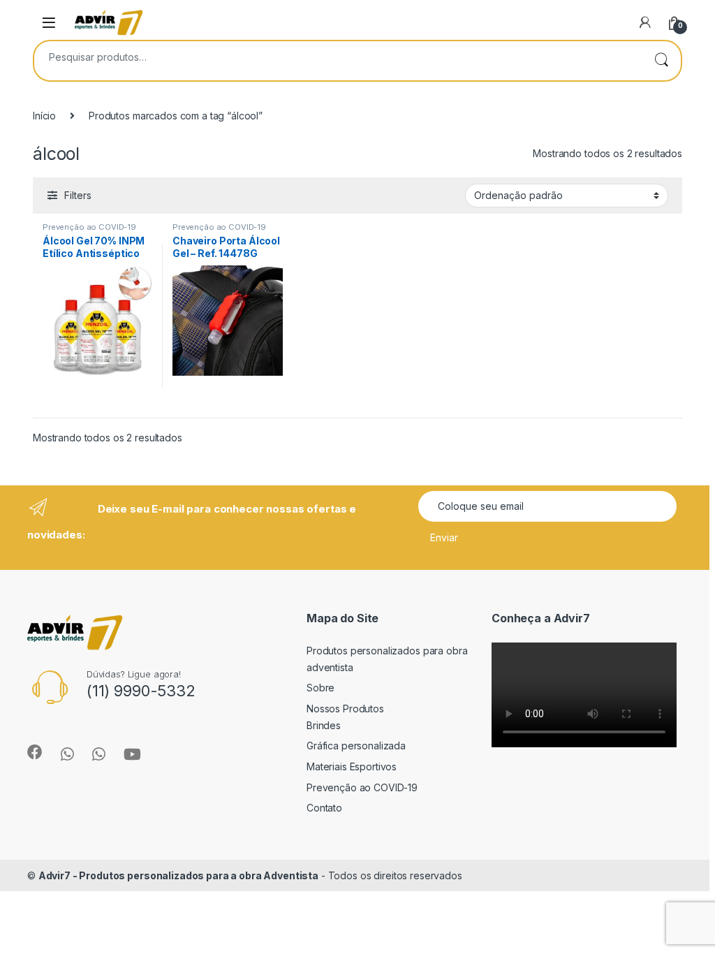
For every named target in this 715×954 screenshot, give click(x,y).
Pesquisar (661, 60)
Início (44, 116)
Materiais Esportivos (352, 766)
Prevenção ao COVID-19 (89, 227)
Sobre (320, 688)
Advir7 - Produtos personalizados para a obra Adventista (178, 875)
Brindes (324, 725)
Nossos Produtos (345, 708)
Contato (324, 808)
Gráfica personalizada (356, 745)
